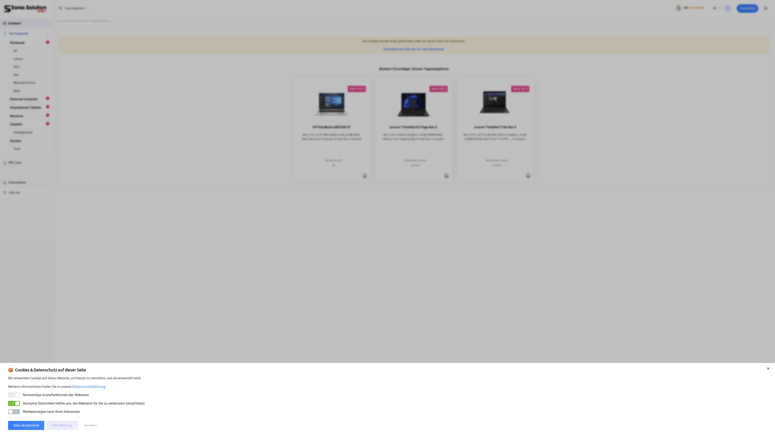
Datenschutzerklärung (88, 386)
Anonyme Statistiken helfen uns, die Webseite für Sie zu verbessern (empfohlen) (84, 403)
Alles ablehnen (90, 425)
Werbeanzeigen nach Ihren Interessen (51, 412)
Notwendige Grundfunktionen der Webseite (56, 395)
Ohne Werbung (62, 425)
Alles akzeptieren (26, 425)
